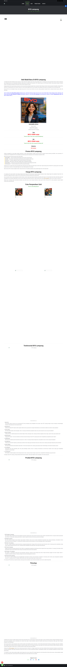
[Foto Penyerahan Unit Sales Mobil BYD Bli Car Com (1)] (18, 191)
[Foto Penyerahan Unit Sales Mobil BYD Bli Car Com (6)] (48, 306)
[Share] (66, 6)
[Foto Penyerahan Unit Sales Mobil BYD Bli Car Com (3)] (18, 232)
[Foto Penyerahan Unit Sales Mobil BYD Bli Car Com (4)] (48, 232)
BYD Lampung (46, 178)
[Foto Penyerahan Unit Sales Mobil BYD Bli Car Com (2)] (48, 191)
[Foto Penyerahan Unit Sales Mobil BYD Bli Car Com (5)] (18, 306)
